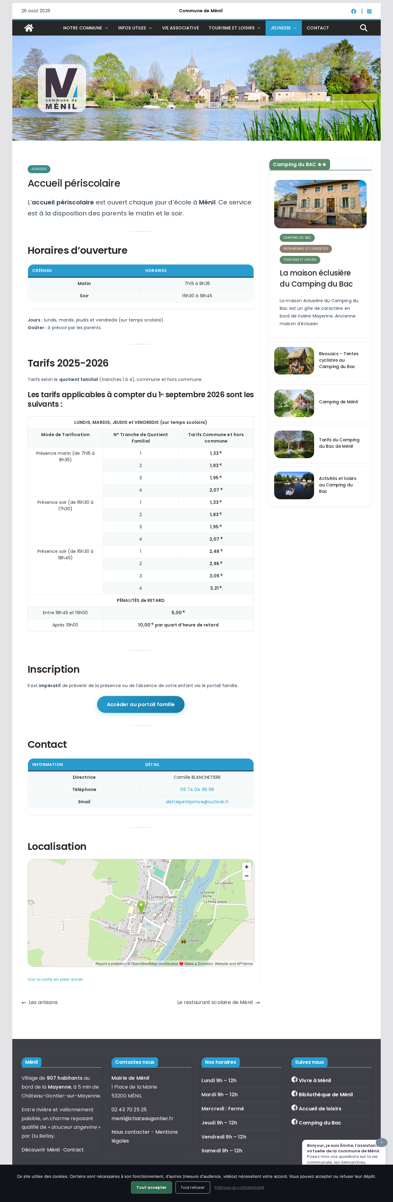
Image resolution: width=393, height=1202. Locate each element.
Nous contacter (130, 1131)
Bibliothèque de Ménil (326, 1094)
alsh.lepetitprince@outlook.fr (197, 802)
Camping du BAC (297, 237)
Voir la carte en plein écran (55, 979)
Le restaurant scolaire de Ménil (215, 1002)
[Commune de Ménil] (29, 28)
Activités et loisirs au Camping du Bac (337, 484)
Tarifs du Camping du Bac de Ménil (339, 443)
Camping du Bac (320, 1122)
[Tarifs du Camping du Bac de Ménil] (294, 444)
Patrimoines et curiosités (305, 248)
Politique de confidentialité (239, 1187)
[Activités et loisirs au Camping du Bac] (294, 486)
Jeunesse (39, 169)
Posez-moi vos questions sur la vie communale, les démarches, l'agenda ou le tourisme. (345, 1155)
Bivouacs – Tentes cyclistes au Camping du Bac (338, 360)
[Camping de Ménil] (294, 403)
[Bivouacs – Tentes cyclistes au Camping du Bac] (294, 361)
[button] (105, 28)
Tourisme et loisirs (300, 259)
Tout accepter (151, 1187)
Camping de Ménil (338, 402)
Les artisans (43, 1002)
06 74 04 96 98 (197, 789)
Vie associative (180, 28)
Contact (318, 28)
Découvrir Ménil (40, 1149)
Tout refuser (193, 1187)
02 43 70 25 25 (129, 1109)
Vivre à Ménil (315, 1080)
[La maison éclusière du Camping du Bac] (320, 204)
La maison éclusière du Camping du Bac (316, 278)
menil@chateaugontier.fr (142, 1118)
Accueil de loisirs (320, 1108)
